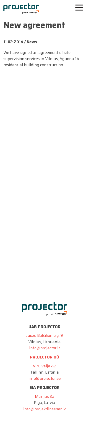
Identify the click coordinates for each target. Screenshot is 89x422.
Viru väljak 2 (44, 366)
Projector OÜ (44, 357)
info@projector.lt (44, 348)
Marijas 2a (44, 396)
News (32, 42)
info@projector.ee (45, 378)
